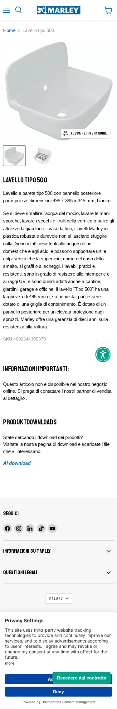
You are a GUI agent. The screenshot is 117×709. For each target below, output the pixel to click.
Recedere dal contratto (81, 677)
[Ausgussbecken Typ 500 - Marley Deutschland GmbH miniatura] (14, 156)
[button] (103, 354)
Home (9, 30)
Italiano (56, 598)
